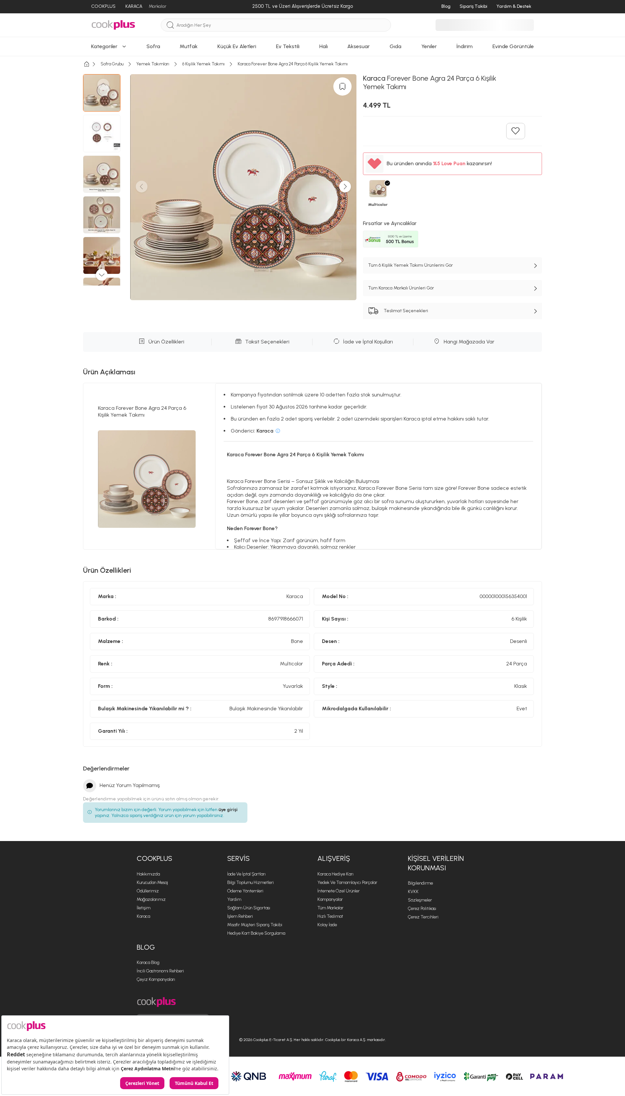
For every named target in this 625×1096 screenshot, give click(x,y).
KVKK (413, 891)
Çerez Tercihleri (423, 917)
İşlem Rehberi (240, 916)
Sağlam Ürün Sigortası (248, 908)
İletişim (143, 908)
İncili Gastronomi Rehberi (160, 971)
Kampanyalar (330, 899)
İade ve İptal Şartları (246, 874)
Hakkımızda (148, 874)
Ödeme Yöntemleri (245, 891)
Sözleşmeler (420, 900)
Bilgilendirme (420, 883)
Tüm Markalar (330, 908)
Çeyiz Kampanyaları (156, 979)
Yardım (234, 899)
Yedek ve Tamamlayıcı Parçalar (347, 882)
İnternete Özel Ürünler (338, 891)
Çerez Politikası (422, 908)
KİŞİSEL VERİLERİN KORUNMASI (436, 863)
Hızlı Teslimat (330, 916)
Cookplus (154, 858)
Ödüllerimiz (148, 891)
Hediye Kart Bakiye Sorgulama (256, 933)
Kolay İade (327, 925)
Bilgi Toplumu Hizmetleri (250, 882)
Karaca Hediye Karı (335, 874)
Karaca (143, 916)
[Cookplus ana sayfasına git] (156, 1002)
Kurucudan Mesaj (152, 882)
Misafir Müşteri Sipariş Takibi (254, 925)
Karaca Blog (148, 962)
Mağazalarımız (151, 899)
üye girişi (228, 809)
